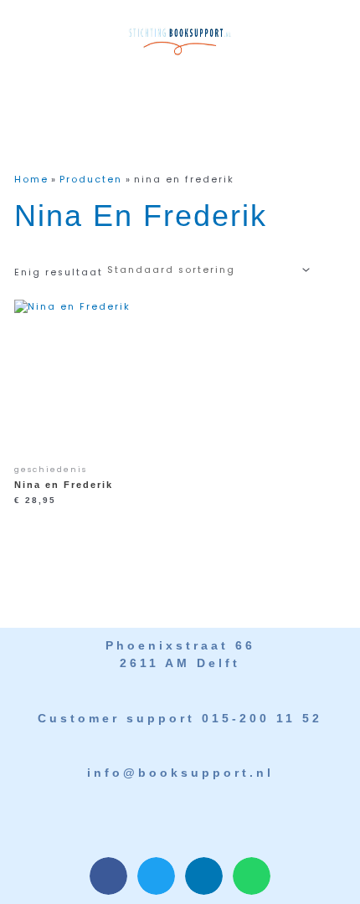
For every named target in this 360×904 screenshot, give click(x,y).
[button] (173, 86)
